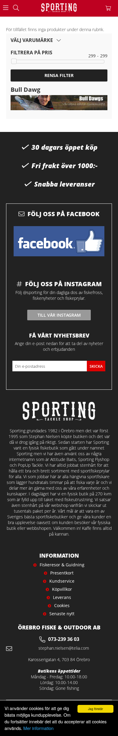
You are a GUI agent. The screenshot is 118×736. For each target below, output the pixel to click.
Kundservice (61, 581)
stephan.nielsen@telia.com (63, 648)
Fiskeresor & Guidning (62, 565)
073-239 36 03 (63, 639)
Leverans (62, 597)
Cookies (62, 605)
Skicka (96, 366)
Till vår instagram (59, 315)
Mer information (38, 728)
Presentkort (62, 573)
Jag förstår (95, 708)
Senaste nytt (61, 613)
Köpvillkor (62, 589)
